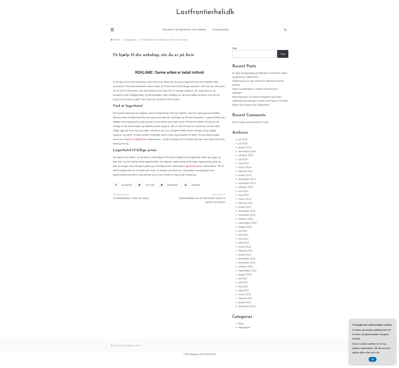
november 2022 (247, 214)
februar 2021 (245, 298)
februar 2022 (245, 250)
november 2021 (247, 262)
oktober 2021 (245, 266)
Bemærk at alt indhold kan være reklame (184, 29)
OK (372, 359)
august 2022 (245, 226)
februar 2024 (245, 171)
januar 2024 (244, 175)
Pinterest (172, 185)
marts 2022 (244, 246)
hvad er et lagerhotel (135, 139)
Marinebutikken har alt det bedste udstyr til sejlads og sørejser (202, 200)
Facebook (127, 185)
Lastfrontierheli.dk (205, 12)
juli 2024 (242, 159)
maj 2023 (243, 195)
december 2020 (247, 306)
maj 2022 (243, 238)
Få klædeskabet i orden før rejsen (131, 198)
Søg (234, 48)
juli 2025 (242, 143)
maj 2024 (243, 163)
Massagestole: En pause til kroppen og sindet (256, 96)
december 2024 (247, 151)
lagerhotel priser (193, 165)
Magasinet (244, 327)
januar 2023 (244, 207)
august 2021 (245, 274)
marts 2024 (244, 167)
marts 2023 (244, 199)
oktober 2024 (245, 155)
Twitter (150, 185)
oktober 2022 (245, 218)
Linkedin (195, 185)
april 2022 (243, 242)
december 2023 (247, 179)
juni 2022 (243, 234)
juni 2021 (243, 282)
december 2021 (247, 258)
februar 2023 (245, 202)
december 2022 (247, 210)
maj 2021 (243, 286)
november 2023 (247, 183)
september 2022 (247, 222)
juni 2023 (243, 191)
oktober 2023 (245, 187)
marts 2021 (244, 294)
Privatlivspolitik (220, 29)
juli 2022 (242, 230)
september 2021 (247, 270)
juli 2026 (242, 139)
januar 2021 (244, 302)
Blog (240, 323)
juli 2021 (242, 278)
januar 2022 (244, 254)
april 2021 (243, 290)
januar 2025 (244, 147)
